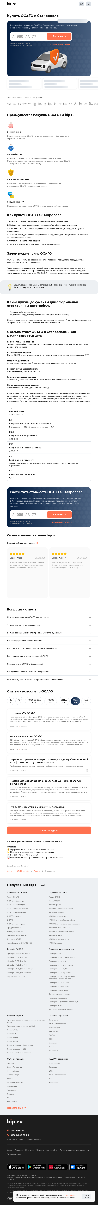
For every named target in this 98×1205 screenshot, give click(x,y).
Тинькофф (53, 1020)
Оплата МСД (12, 1030)
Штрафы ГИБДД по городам (19, 972)
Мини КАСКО (54, 901)
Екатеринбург (13, 1075)
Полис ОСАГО (13, 897)
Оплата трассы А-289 (16, 1049)
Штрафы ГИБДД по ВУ (16, 961)
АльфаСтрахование (57, 1024)
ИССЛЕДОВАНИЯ (34, 701)
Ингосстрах (54, 1031)
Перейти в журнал (49, 830)
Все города (12, 1101)
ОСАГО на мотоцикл (16, 924)
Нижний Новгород (15, 1082)
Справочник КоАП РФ (16, 976)
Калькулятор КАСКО (57, 912)
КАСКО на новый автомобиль (61, 931)
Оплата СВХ (12, 1033)
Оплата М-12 (12, 1041)
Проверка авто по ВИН (58, 961)
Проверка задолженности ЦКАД (21, 1026)
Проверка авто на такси (59, 982)
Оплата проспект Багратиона (20, 1045)
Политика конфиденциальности (74, 1150)
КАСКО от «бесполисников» (61, 908)
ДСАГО (10, 920)
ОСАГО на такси (14, 916)
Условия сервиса (15, 1154)
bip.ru (9, 871)
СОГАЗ (52, 1035)
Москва (10, 1063)
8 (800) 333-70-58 (19, 1135)
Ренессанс (53, 1050)
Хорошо (87, 1196)
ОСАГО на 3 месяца (15, 901)
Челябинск (11, 1090)
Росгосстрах (54, 1027)
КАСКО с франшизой (57, 916)
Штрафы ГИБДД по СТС (17, 957)
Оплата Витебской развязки (19, 1053)
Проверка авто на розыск (60, 972)
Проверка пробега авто (59, 990)
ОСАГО (75, 701)
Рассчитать (59, 36)
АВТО (20, 701)
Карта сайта (51, 1150)
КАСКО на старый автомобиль (62, 920)
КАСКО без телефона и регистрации (64, 924)
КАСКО (86, 701)
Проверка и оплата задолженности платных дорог (26, 1021)
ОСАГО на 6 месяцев (16, 905)
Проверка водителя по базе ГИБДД (64, 1002)
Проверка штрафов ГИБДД (18, 953)
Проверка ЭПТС (55, 1005)
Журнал (40, 1150)
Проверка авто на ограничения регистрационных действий (62, 977)
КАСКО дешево (55, 943)
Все (10, 701)
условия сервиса (25, 45)
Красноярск (12, 1086)
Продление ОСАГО (15, 928)
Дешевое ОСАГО (14, 939)
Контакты (29, 1150)
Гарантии (19, 1150)
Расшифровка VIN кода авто (61, 1009)
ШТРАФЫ (64, 701)
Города (37, 871)
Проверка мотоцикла (58, 998)
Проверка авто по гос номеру (61, 965)
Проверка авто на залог (59, 986)
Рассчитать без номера (60, 44)
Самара (10, 1094)
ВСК (50, 1039)
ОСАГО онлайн (22, 871)
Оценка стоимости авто (59, 994)
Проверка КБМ (55, 953)
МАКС (51, 1047)
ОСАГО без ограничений (17, 908)
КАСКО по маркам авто (59, 939)
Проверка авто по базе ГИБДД (62, 957)
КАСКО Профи (55, 905)
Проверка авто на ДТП (58, 969)
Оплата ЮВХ (12, 1037)
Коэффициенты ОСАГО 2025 (19, 943)
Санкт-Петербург (14, 1067)
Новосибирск (13, 1071)
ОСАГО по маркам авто (17, 912)
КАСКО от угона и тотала (60, 928)
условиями (70, 1195)
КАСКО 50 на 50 (56, 935)
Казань (10, 1078)
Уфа (9, 1098)
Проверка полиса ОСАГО (17, 935)
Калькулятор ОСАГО (15, 931)
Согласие (53, 1043)
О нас (9, 1150)
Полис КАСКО (54, 897)
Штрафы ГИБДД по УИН (17, 965)
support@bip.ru (17, 1130)
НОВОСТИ (50, 701)
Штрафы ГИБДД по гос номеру (20, 969)
